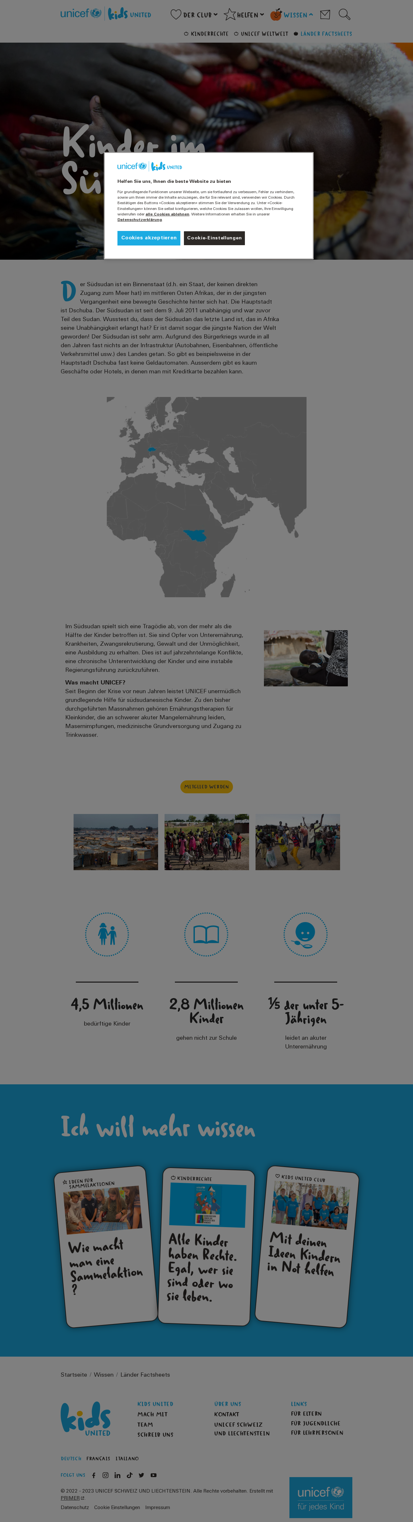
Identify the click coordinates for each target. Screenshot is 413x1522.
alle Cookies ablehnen (167, 214)
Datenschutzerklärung (139, 220)
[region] (209, 205)
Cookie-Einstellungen (214, 238)
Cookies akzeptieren (148, 238)
